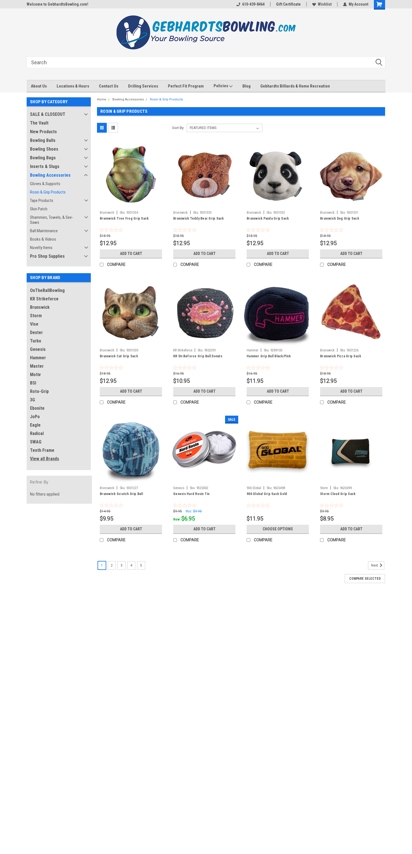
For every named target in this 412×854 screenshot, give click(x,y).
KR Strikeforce (44, 298)
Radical (37, 433)
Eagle (35, 425)
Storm (36, 315)
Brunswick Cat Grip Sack (119, 356)
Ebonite (37, 408)
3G (32, 399)
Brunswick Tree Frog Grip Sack (124, 218)
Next (375, 565)
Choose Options (278, 529)
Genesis (38, 349)
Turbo (35, 341)
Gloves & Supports (45, 183)
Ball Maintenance (44, 230)
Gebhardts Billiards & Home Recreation (295, 86)
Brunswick (40, 307)
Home (101, 99)
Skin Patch (38, 208)
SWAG (35, 442)
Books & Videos (43, 239)
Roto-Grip (39, 391)
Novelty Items (41, 247)
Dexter (36, 332)
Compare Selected (365, 579)
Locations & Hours (73, 86)
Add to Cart (131, 253)
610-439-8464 (253, 4)
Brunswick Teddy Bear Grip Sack (198, 218)
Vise (34, 324)
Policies (221, 85)
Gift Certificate (288, 4)
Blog (246, 86)
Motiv (35, 374)
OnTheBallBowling (47, 290)
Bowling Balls (42, 140)
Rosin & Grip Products (48, 192)
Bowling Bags (43, 157)
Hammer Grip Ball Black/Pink (269, 356)
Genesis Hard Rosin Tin (191, 494)
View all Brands (44, 458)
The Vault (39, 123)
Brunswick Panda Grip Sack (268, 218)
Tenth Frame (42, 450)
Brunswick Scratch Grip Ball (121, 494)
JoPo (35, 416)
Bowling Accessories (50, 175)
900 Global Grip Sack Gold (267, 494)
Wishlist (325, 4)
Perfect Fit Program (186, 86)
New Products (43, 131)
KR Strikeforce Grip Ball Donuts (197, 356)
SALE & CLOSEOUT (47, 114)
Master (37, 366)
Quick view (131, 204)
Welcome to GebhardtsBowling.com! (57, 4)
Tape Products (41, 200)
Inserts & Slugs (44, 166)
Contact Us (108, 86)
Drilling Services (143, 86)
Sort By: (178, 128)
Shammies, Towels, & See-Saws (51, 220)
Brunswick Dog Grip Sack (339, 218)
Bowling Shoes (44, 149)
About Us (39, 86)
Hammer (38, 357)
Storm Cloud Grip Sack (337, 494)
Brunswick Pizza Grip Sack (340, 356)
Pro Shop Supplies (47, 256)
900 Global (254, 488)
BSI (33, 383)
